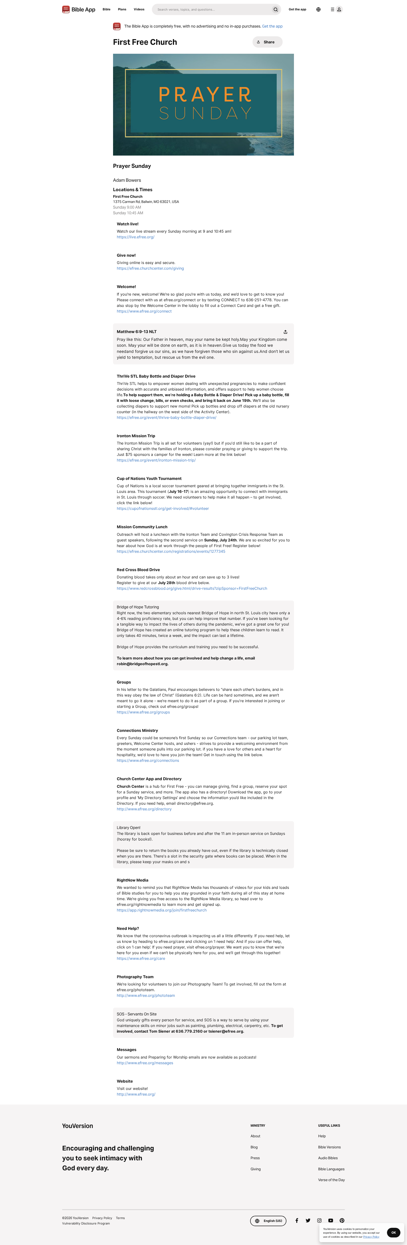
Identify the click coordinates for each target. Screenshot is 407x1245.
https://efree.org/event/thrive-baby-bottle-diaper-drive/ (166, 417)
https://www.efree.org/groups (143, 712)
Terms (120, 1218)
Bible (106, 9)
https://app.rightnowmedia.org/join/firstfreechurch (162, 910)
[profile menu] (336, 9)
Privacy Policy (102, 1218)
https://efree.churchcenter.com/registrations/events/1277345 (171, 551)
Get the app (297, 9)
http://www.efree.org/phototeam (146, 995)
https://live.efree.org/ (136, 237)
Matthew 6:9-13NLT (137, 331)
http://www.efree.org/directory (144, 809)
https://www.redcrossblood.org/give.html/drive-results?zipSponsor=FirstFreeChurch (192, 588)
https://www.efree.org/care (141, 958)
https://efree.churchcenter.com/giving (150, 268)
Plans (122, 9)
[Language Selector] (318, 9)
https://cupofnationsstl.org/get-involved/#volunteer (163, 508)
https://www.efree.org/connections (148, 760)
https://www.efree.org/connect (144, 311)
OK (393, 1232)
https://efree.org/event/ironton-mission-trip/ (156, 460)
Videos (139, 9)
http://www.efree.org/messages (145, 1062)
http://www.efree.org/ (136, 1094)
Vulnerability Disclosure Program (86, 1223)
